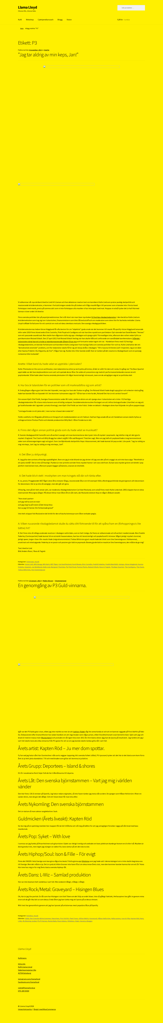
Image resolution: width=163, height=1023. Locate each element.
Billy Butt (46, 564)
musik (37, 562)
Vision (69, 19)
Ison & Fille (126, 918)
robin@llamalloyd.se (26, 988)
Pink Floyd (72, 567)
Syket (77, 921)
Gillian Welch (84, 918)
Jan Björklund (37, 567)
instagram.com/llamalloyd (29, 979)
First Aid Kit (64, 918)
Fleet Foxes (74, 918)
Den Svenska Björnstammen (40, 918)
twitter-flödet (79, 731)
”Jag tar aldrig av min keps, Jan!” (48, 54)
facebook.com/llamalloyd (28, 982)
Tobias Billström (24, 570)
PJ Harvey (43, 921)
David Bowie (76, 564)
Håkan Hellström (104, 918)
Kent (142, 918)
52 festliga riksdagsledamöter (104, 317)
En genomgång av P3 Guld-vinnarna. (52, 585)
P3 (67, 567)
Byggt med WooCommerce (45, 1009)
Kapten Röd (135, 918)
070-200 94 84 (23, 991)
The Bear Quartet (117, 567)
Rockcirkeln (46, 737)
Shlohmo (85, 861)
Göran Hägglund (131, 564)
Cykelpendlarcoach (45, 19)
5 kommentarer (60, 581)
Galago (121, 564)
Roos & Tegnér (104, 567)
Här (103, 737)
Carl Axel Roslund (64, 564)
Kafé (20, 19)
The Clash (140, 567)
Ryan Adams (62, 921)
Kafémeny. (22, 958)
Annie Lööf (29, 564)
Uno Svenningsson (38, 570)
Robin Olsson (48, 581)
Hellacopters (116, 918)
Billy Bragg (38, 564)
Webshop (30, 19)
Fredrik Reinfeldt (111, 564)
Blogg (60, 19)
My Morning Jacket (30, 921)
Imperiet (28, 567)
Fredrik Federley (99, 564)
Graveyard (93, 918)
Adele (27, 918)
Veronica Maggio (86, 921)
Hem (22, 28)
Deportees (55, 918)
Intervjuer (30, 562)
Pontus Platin (82, 567)
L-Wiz (20, 921)
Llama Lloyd (27, 7)
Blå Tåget (54, 564)
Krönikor (29, 916)
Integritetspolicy (25, 1009)
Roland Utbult (93, 567)
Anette (46, 50)
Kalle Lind (46, 567)
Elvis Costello (87, 564)
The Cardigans (130, 567)
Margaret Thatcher (58, 567)
